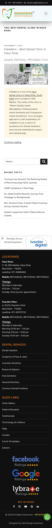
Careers (6, 447)
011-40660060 (19, 272)
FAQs (4, 428)
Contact (6, 435)
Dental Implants (9, 350)
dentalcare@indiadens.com (37, 3)
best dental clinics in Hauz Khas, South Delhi (25, 95)
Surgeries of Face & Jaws (14, 356)
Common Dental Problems (15, 388)
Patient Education (10, 409)
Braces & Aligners (11, 369)
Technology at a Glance (13, 422)
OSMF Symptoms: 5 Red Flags (19, 188)
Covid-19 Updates (11, 441)
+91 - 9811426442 (15, 3)
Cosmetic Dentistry (11, 363)
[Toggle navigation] (46, 13)
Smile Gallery (8, 403)
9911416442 (43, 277)
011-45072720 (18, 312)
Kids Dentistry (9, 375)
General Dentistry (10, 382)
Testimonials (8, 416)
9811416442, (29, 277)
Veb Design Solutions (32, 523)
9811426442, (16, 277)
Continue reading (12, 142)
